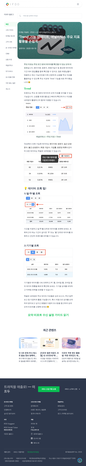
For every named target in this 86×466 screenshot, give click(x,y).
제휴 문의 (7, 452)
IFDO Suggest (9, 424)
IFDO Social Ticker (11, 428)
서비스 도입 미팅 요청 (49, 389)
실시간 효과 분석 (9, 414)
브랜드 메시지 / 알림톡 (38, 410)
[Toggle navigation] (78, 4)
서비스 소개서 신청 (71, 389)
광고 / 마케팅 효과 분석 (65, 414)
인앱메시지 (7, 410)
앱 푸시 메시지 (36, 414)
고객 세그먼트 (8, 406)
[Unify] (13, 4)
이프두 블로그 (8, 434)
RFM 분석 (61, 406)
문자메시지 (34, 406)
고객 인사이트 (62, 410)
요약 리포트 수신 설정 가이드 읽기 (48, 314)
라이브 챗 (34, 424)
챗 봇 (32, 428)
